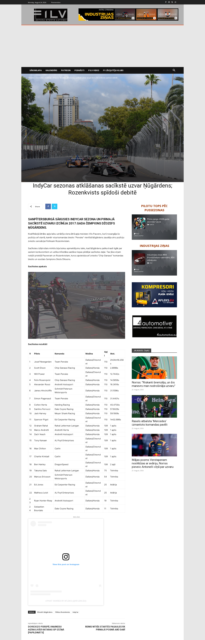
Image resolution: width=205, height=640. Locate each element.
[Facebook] (165, 2)
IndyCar (48, 78)
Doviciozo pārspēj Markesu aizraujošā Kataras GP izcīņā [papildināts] (46, 629)
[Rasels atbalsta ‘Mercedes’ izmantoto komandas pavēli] (154, 406)
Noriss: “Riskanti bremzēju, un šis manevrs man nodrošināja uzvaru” (153, 384)
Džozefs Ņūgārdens (44, 612)
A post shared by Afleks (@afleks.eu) (65, 601)
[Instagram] (169, 2)
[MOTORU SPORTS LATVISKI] (51, 15)
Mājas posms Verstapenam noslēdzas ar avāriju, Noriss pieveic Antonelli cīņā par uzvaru (152, 463)
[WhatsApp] (175, 2)
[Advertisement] (102, 46)
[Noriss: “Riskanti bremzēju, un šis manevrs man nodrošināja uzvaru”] (154, 367)
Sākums (31, 78)
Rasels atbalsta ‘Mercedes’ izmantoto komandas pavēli (149, 422)
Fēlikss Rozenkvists (62, 612)
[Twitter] (172, 2)
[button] (174, 70)
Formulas (39, 78)
